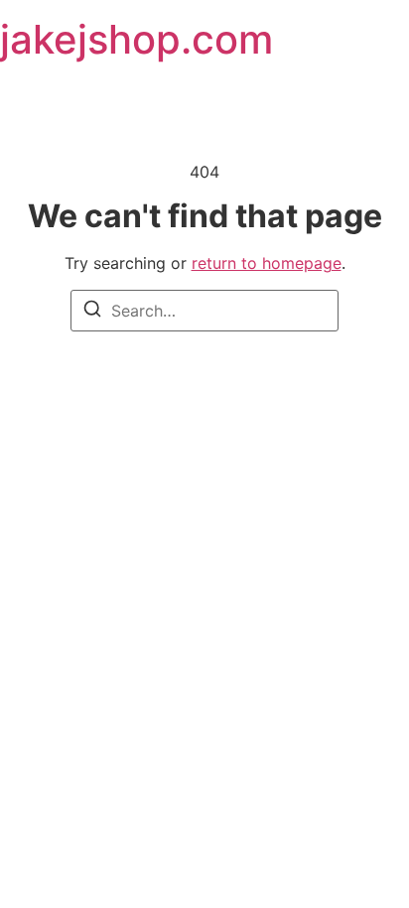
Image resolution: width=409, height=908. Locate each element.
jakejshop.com (136, 39)
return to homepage (266, 263)
